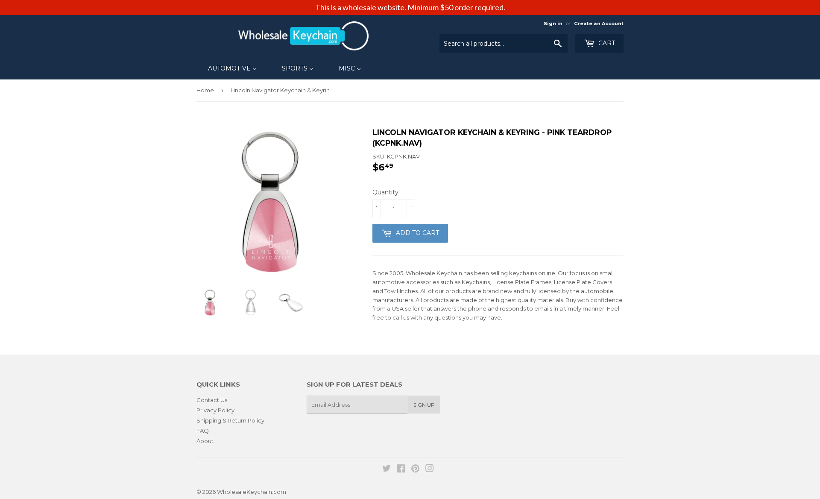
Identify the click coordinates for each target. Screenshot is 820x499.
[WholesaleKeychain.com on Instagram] (429, 469)
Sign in (553, 23)
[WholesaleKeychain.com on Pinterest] (415, 469)
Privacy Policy (215, 410)
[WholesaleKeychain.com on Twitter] (386, 469)
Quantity (385, 192)
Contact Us (211, 399)
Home (205, 90)
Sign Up (424, 405)
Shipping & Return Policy (230, 420)
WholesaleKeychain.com (251, 491)
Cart (606, 43)
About (205, 440)
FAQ (202, 430)
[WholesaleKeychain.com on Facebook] (400, 469)
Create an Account (599, 23)
